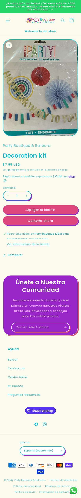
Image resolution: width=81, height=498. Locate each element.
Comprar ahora (40, 221)
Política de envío (25, 492)
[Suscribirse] (65, 327)
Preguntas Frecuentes (24, 395)
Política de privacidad (27, 486)
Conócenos (16, 368)
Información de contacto (54, 492)
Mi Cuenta (15, 386)
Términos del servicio (58, 486)
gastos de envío (16, 169)
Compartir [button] (15, 255)
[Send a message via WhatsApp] (73, 490)
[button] (8, 20)
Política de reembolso (63, 480)
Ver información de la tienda (28, 244)
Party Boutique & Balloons (30, 480)
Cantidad (9, 188)
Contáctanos (18, 377)
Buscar (13, 360)
